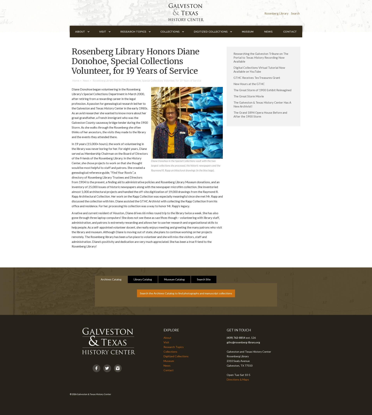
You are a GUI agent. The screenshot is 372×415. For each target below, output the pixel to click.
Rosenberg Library (276, 13)
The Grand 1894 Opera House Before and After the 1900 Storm (260, 114)
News (268, 31)
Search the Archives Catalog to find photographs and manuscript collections (186, 293)
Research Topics (174, 347)
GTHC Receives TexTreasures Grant (256, 77)
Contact (290, 31)
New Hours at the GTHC (249, 84)
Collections (170, 351)
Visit (166, 342)
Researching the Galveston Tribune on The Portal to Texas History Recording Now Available (260, 57)
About (167, 337)
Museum (247, 31)
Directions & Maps (238, 379)
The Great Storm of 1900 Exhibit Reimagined (262, 90)
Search (295, 13)
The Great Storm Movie (248, 96)
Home (75, 80)
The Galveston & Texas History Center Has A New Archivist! (262, 104)
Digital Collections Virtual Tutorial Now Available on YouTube (259, 69)
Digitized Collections (176, 356)
